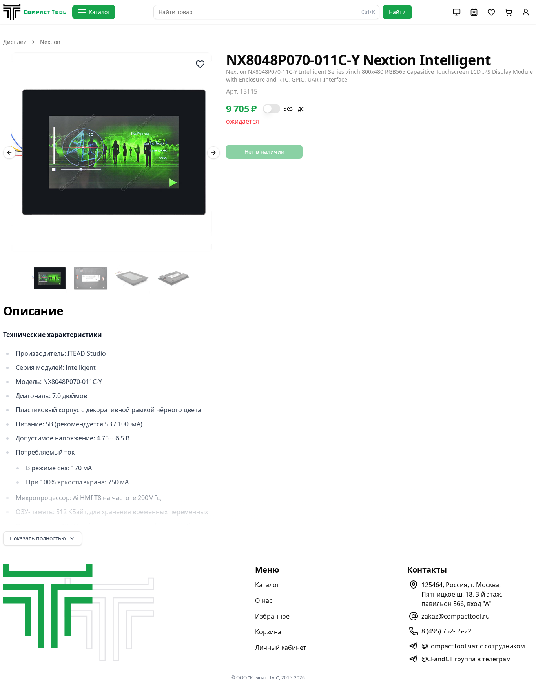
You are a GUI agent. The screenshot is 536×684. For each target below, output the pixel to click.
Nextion (50, 41)
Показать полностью (38, 538)
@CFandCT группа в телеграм (466, 659)
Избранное (272, 616)
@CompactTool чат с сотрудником (473, 646)
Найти (397, 12)
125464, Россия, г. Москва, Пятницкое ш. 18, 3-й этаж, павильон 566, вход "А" (462, 594)
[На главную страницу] (34, 12)
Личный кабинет (280, 647)
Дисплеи (15, 41)
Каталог (267, 584)
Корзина (268, 632)
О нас (263, 600)
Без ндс (293, 108)
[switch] (271, 108)
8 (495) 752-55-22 (446, 631)
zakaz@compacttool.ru (455, 616)
